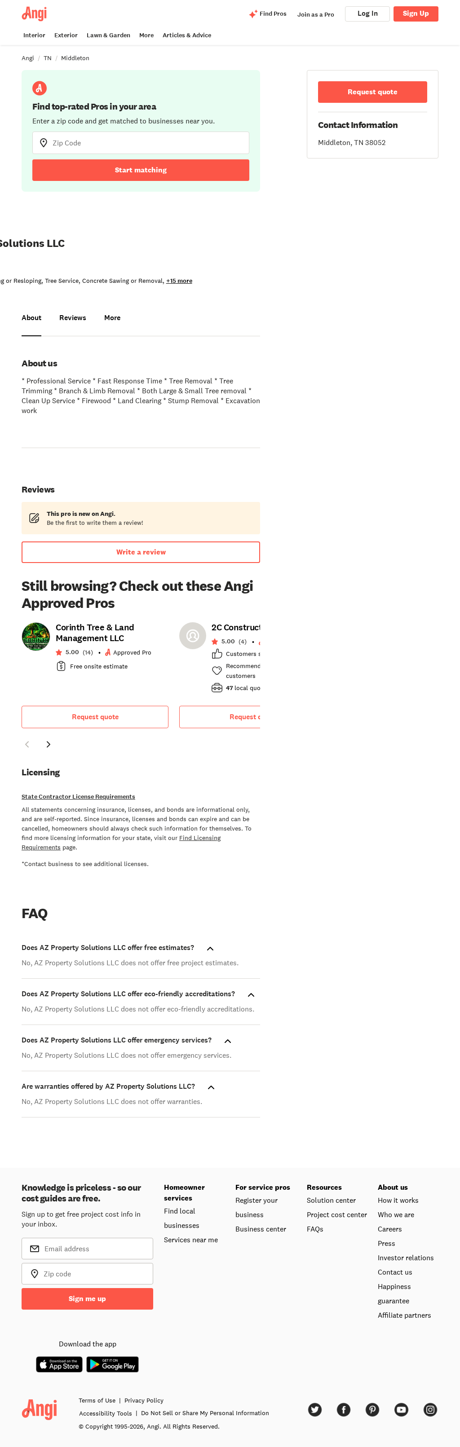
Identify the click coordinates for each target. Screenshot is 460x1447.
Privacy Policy (144, 1400)
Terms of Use (97, 1400)
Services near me (191, 1239)
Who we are (396, 1214)
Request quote (95, 716)
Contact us (395, 1271)
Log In (368, 13)
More (146, 35)
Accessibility (105, 1413)
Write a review (141, 552)
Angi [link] (28, 58)
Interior (34, 35)
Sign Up (416, 13)
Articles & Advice (187, 35)
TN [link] (48, 58)
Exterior (66, 35)
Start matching (141, 170)
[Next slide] (48, 744)
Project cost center (337, 1214)
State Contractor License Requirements (78, 796)
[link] (95, 649)
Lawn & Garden (108, 35)
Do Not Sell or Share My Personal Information (205, 1413)
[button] (27, 745)
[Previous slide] (27, 744)
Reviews (72, 317)
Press (386, 1243)
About (31, 317)
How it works (398, 1200)
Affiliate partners (404, 1315)
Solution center (331, 1200)
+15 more (179, 281)
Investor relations (406, 1257)
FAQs (315, 1228)
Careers (390, 1228)
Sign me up (87, 1298)
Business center (260, 1228)
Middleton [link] (75, 58)
